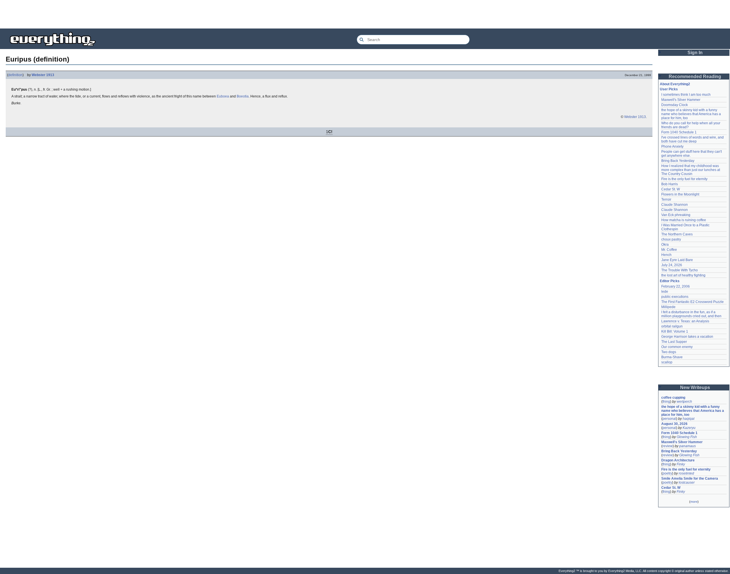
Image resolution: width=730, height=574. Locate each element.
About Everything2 (675, 84)
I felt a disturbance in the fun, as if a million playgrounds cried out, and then (691, 314)
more (693, 501)
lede (664, 292)
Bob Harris (669, 184)
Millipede (668, 307)
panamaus (687, 446)
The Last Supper (674, 342)
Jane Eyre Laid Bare (677, 260)
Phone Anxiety (672, 146)
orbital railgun (672, 326)
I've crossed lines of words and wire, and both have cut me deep (693, 139)
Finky (681, 464)
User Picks (669, 89)
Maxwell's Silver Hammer (680, 100)
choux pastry (671, 239)
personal (669, 419)
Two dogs (668, 352)
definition (15, 75)
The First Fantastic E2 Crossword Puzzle (692, 302)
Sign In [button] (695, 52)
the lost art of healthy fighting (683, 275)
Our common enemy (677, 347)
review (667, 446)
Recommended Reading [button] (695, 76)
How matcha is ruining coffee (683, 220)
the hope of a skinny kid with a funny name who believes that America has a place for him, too (691, 114)
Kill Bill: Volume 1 (674, 331)
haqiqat (688, 419)
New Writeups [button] (695, 387)
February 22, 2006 (675, 286)
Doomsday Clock (674, 105)
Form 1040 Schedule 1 (679, 132)
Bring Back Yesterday (677, 161)
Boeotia (243, 96)
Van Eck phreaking (675, 215)
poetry (667, 473)
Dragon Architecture (678, 460)
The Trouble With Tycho (679, 270)
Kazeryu (689, 428)
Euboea (223, 96)
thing (666, 402)
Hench (666, 255)
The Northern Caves (677, 234)
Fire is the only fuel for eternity (684, 179)
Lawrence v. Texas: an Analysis (685, 321)
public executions (674, 297)
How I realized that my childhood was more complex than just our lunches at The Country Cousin (691, 170)
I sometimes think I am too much (686, 95)
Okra (665, 245)
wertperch (684, 402)
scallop (666, 362)
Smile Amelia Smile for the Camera (689, 479)
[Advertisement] (365, 14)
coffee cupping (673, 398)
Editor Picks (670, 281)
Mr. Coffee (669, 250)
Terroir (666, 199)
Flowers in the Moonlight (680, 194)
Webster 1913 (43, 75)
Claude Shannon (674, 205)
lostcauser (687, 483)
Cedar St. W (670, 189)
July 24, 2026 (671, 265)
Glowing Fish (687, 437)
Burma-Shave (672, 357)
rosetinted (686, 473)
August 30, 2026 (674, 424)
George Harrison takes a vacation (687, 337)
